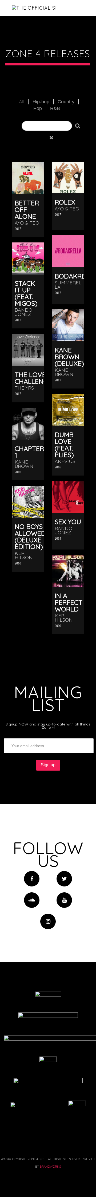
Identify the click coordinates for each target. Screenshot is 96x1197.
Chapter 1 (29, 451)
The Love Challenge (33, 377)
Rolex (65, 202)
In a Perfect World (68, 602)
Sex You (68, 521)
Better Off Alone (27, 209)
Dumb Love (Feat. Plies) (64, 444)
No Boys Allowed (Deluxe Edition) (30, 536)
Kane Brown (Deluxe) (69, 357)
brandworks (50, 1166)
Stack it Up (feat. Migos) (26, 293)
